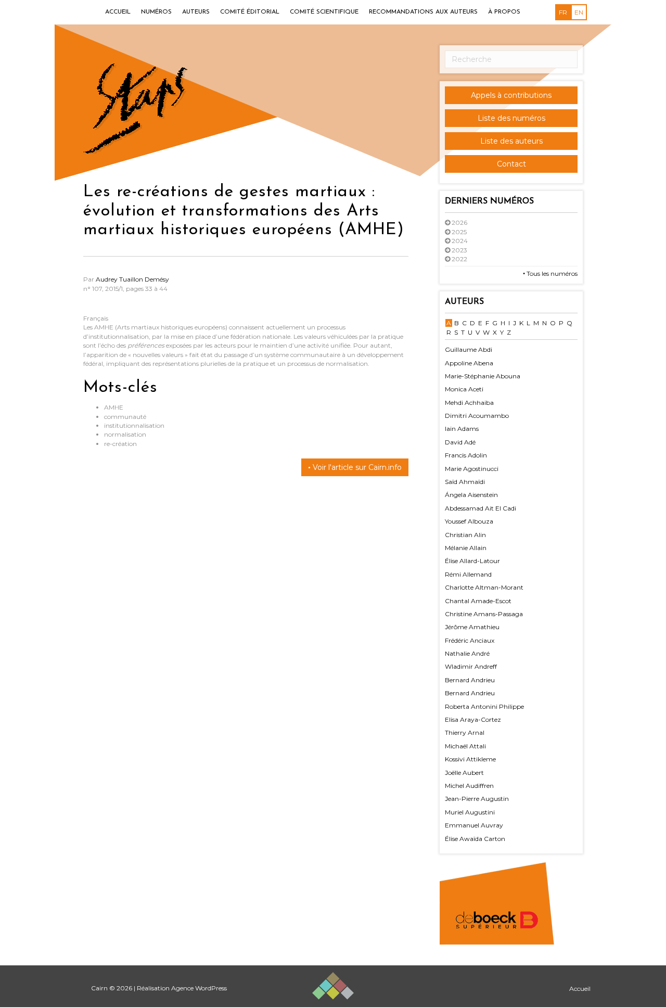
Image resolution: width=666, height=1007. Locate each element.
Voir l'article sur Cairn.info (356, 467)
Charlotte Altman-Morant (484, 587)
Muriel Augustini (470, 812)
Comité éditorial (249, 12)
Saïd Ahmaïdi (465, 482)
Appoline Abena (469, 363)
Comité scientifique (324, 12)
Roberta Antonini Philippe (484, 706)
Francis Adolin (466, 455)
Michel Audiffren (469, 785)
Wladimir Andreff (471, 666)
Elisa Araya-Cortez (473, 719)
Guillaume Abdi (468, 349)
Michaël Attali (465, 746)
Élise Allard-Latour (472, 561)
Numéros (156, 12)
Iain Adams (462, 428)
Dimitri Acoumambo (477, 415)
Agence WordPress (199, 988)
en (578, 12)
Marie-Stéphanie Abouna (482, 376)
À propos (504, 12)
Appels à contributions (511, 95)
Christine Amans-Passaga (484, 614)
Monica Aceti (464, 389)
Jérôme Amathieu (472, 627)
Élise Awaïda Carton (475, 839)
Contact (511, 164)
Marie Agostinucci (471, 469)
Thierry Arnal (464, 732)
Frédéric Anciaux (469, 640)
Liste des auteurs (511, 141)
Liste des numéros (511, 118)
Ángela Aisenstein (471, 495)
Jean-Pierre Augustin (477, 798)
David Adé (460, 442)
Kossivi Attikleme (470, 759)
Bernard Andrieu (470, 680)
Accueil (118, 12)
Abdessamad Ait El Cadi (480, 508)
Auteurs (196, 12)
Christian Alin (465, 535)
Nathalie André (467, 653)
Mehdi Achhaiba (469, 402)
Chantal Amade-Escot (478, 601)
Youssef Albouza (469, 521)
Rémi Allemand (468, 574)
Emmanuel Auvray (474, 825)
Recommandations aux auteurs (423, 12)
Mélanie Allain (465, 548)
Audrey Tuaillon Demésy (132, 279)
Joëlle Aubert (464, 772)
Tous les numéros (551, 273)
